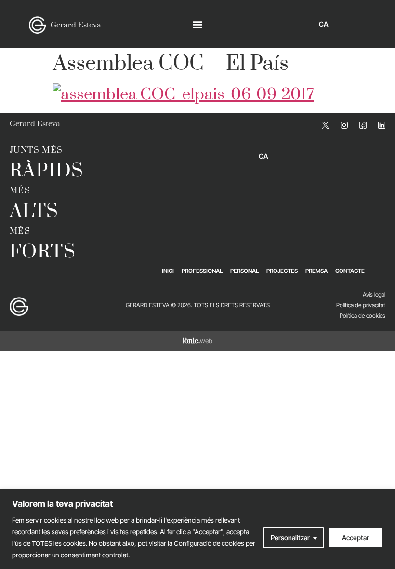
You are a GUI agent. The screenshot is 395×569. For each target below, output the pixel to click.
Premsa (316, 270)
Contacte (350, 270)
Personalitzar (290, 537)
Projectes (282, 270)
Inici (168, 270)
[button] (198, 24)
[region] (197, 529)
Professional (202, 270)
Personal (244, 270)
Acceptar (355, 537)
